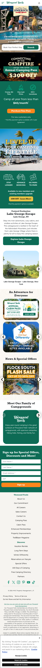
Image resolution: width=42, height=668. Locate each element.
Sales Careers (21, 512)
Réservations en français (21, 559)
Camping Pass (21, 520)
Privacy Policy (8, 596)
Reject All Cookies (21, 660)
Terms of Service (21, 596)
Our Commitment (21, 503)
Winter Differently (21, 555)
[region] (21, 651)
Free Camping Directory (21, 572)
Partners (21, 576)
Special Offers (21, 563)
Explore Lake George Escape (21, 240)
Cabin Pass (21, 525)
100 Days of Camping (21, 568)
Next (38, 269)
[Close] (39, 638)
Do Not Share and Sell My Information (17, 599)
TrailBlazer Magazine (21, 538)
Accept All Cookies (21, 665)
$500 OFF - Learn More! (21, 199)
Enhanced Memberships (21, 529)
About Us (21, 499)
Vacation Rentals (21, 546)
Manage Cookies (21, 655)
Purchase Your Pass (21, 111)
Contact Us (21, 516)
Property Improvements (21, 533)
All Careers (21, 507)
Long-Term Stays (21, 550)
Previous (3, 337)
